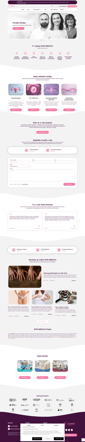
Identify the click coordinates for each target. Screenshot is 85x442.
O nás (28, 9)
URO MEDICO (56, 337)
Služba (11, 164)
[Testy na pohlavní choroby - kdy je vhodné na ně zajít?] (66, 297)
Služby (22, 9)
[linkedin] (72, 430)
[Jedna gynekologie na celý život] (24, 277)
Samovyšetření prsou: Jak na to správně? (41, 307)
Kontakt (62, 9)
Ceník (45, 9)
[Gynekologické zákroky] (51, 89)
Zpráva (11, 168)
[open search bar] (54, 6)
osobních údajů (25, 184)
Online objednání (54, 9)
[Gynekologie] (16, 89)
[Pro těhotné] (33, 89)
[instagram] (69, 430)
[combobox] (20, 166)
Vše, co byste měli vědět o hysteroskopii (18, 307)
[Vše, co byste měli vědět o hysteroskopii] (19, 297)
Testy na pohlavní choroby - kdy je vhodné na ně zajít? (62, 307)
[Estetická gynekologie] (69, 89)
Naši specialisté (37, 9)
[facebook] (66, 430)
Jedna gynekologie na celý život (55, 273)
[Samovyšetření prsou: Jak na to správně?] (42, 297)
